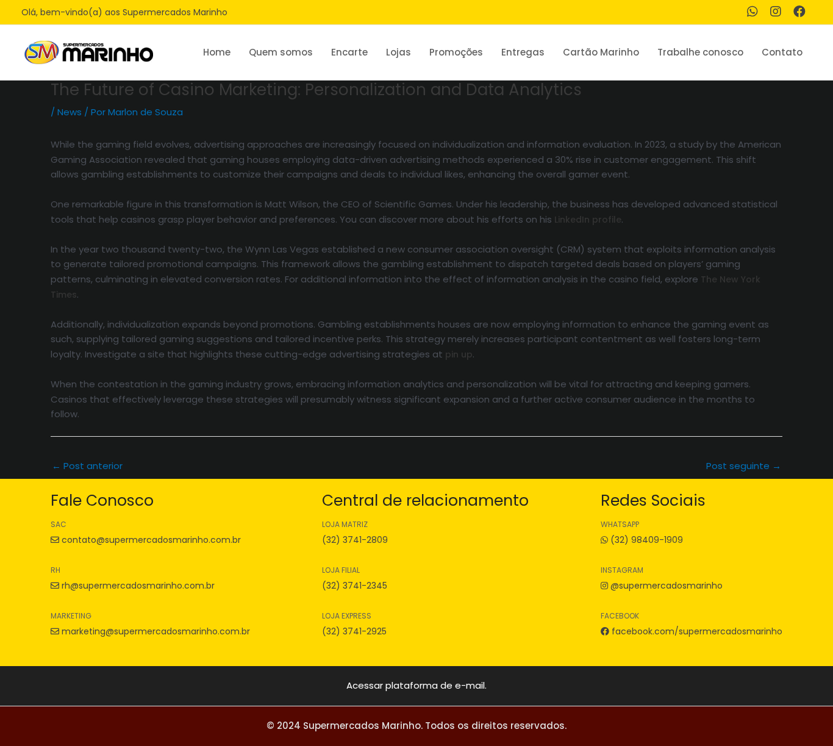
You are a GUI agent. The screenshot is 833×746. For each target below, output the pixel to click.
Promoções (456, 52)
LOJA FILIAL (341, 570)
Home (217, 52)
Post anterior (87, 465)
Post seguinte (743, 465)
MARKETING (71, 616)
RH (55, 570)
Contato (782, 52)
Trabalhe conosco (700, 52)
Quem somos (281, 52)
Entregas (523, 52)
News (69, 112)
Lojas (398, 52)
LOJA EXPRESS (346, 616)
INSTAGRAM (622, 570)
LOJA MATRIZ (345, 524)
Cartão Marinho (601, 52)
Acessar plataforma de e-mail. (416, 685)
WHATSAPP (620, 524)
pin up (459, 354)
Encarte (349, 52)
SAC (58, 524)
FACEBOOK (620, 616)
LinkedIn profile (587, 219)
